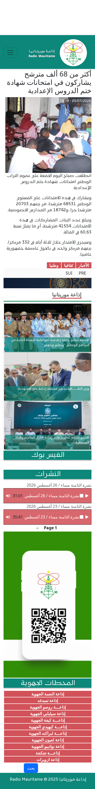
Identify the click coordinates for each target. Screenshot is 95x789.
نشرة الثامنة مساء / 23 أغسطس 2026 (59, 506)
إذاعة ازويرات (47, 759)
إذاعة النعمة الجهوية (47, 694)
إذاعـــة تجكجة (48, 753)
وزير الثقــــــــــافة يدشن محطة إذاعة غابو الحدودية (53, 389)
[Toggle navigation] (10, 52)
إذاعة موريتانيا (67, 294)
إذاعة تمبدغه (47, 700)
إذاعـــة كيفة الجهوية (48, 720)
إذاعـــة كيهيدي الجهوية (48, 726)
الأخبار (84, 265)
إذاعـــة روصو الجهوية (48, 707)
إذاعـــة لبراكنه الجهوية (48, 733)
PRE (82, 273)
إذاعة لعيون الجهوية (48, 740)
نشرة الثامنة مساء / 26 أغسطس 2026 (59, 485)
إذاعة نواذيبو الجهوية (47, 746)
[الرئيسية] (57, 52)
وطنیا (54, 265)
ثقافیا (68, 265)
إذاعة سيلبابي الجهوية (47, 713)
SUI (69, 273)
